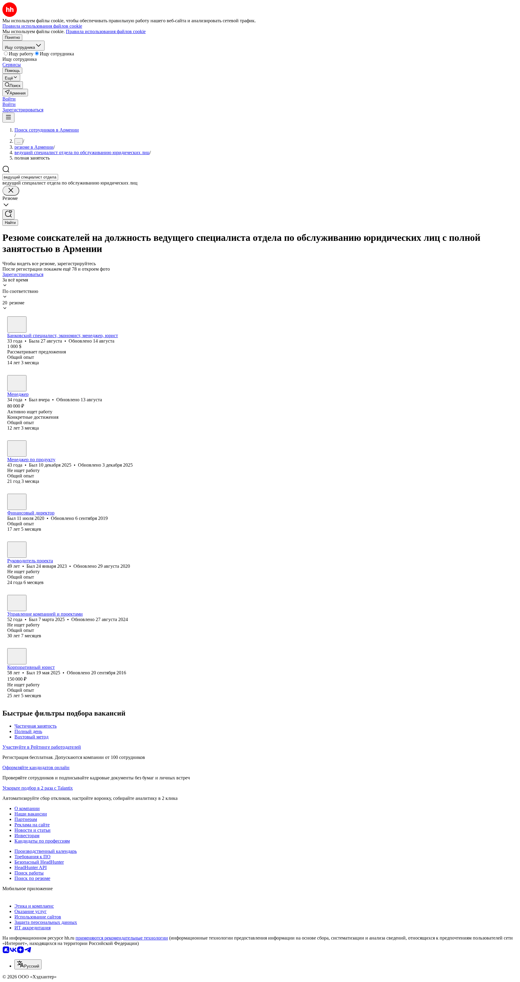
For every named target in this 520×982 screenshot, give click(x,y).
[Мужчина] (16, 383)
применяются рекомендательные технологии (122, 937)
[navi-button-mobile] (8, 118)
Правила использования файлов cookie (106, 31)
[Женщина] (16, 324)
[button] (9, 98)
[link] (12, 85)
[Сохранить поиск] (8, 214)
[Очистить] (10, 191)
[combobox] (30, 177)
